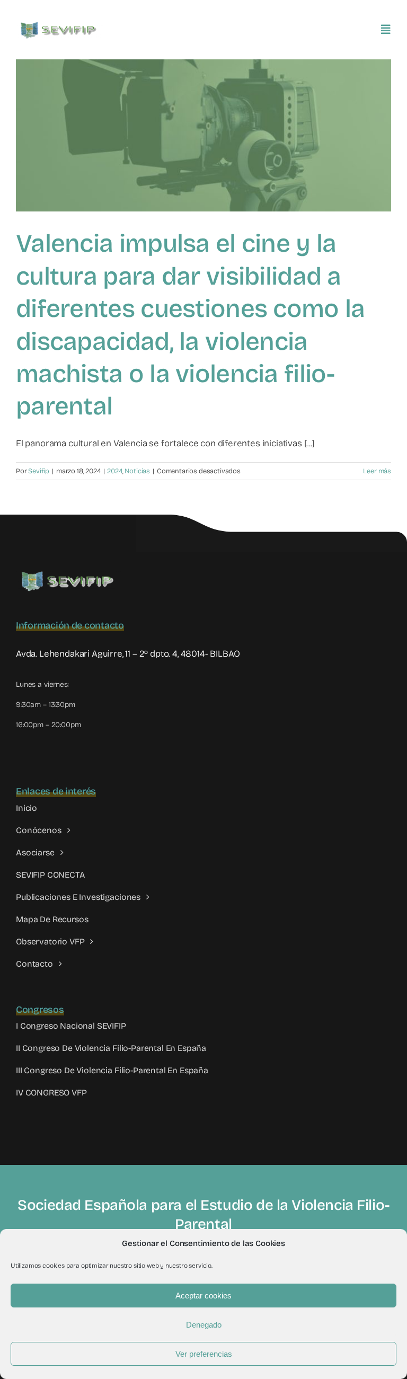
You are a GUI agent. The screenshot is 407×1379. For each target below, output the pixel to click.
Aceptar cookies (203, 1295)
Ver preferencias (203, 1353)
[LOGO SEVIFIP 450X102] (59, 24)
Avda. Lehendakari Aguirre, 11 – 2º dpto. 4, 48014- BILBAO (128, 653)
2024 (114, 471)
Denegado (204, 1324)
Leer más (377, 471)
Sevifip (38, 471)
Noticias (137, 471)
